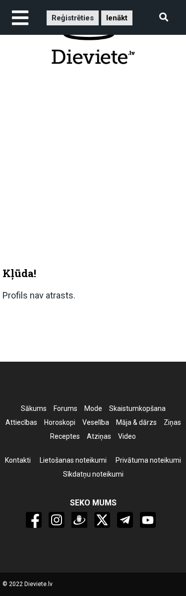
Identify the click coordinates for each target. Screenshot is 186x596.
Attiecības (21, 422)
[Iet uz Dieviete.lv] (93, 38)
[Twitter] (102, 520)
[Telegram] (125, 520)
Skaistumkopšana (137, 408)
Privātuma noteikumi (148, 460)
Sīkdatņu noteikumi (93, 474)
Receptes (65, 436)
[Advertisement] (93, 170)
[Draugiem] (79, 520)
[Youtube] (148, 520)
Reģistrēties (73, 17)
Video (127, 436)
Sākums (34, 408)
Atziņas (99, 436)
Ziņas (172, 422)
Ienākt (116, 17)
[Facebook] (34, 520)
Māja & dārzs (136, 422)
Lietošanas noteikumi (73, 460)
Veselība (95, 422)
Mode (93, 408)
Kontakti (18, 460)
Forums (65, 408)
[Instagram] (56, 520)
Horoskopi (59, 422)
